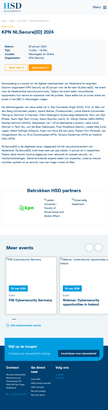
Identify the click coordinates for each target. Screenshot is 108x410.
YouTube (59, 378)
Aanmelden (39, 67)
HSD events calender (41, 383)
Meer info (15, 67)
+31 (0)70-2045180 (17, 394)
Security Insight (38, 391)
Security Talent (38, 395)
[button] (89, 247)
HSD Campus (37, 387)
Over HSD (35, 379)
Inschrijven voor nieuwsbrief (78, 353)
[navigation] (99, 7)
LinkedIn (60, 374)
